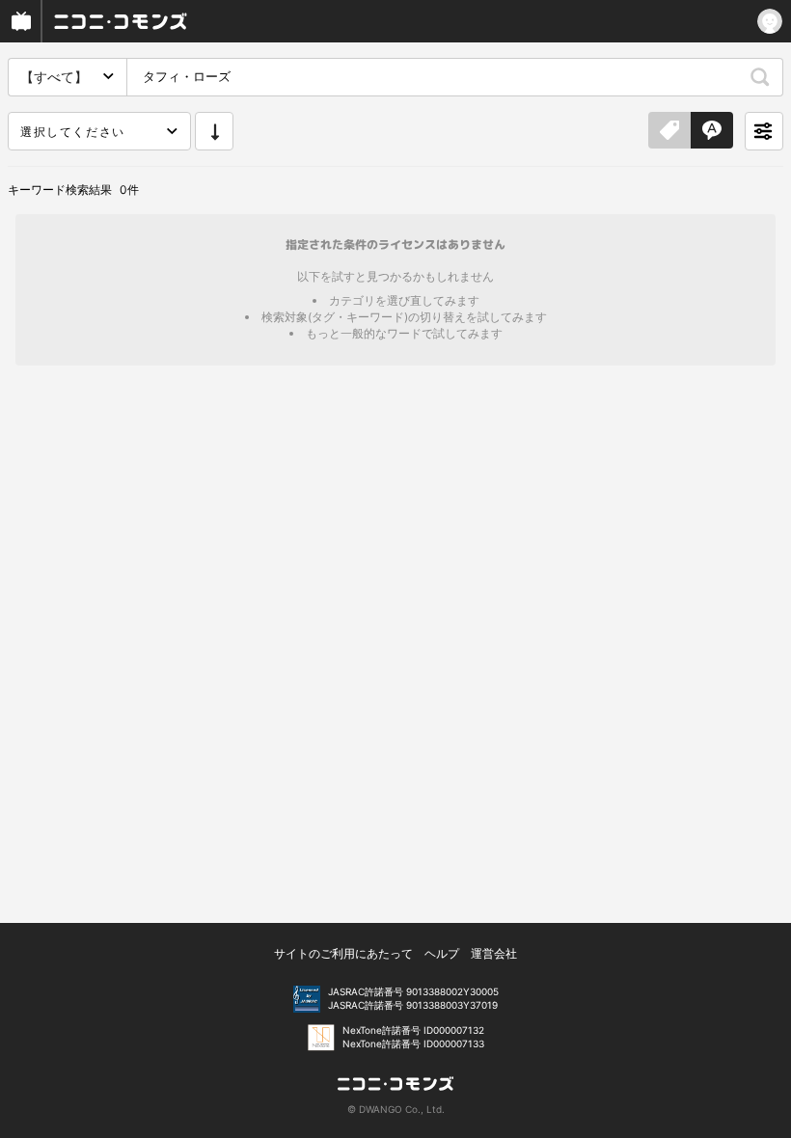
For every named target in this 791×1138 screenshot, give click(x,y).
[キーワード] (712, 131)
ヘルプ (441, 953)
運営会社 (494, 953)
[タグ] (669, 131)
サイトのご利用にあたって (343, 953)
